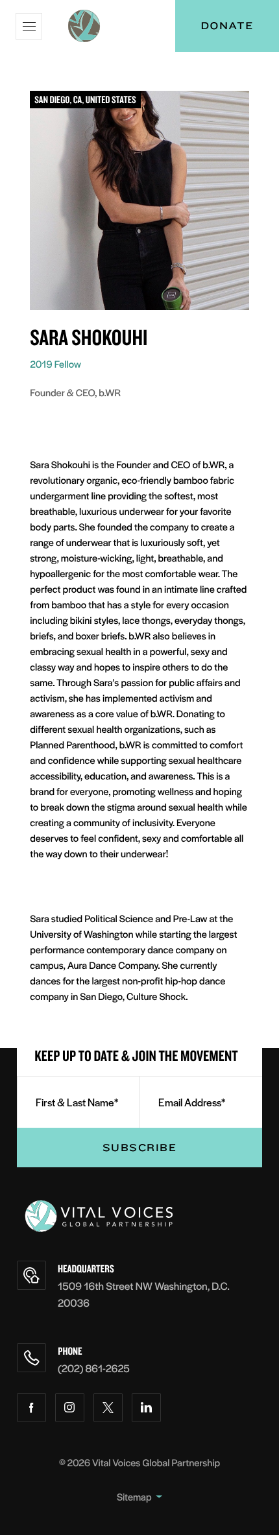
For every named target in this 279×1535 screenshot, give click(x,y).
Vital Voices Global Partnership (156, 1463)
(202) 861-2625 (94, 1368)
